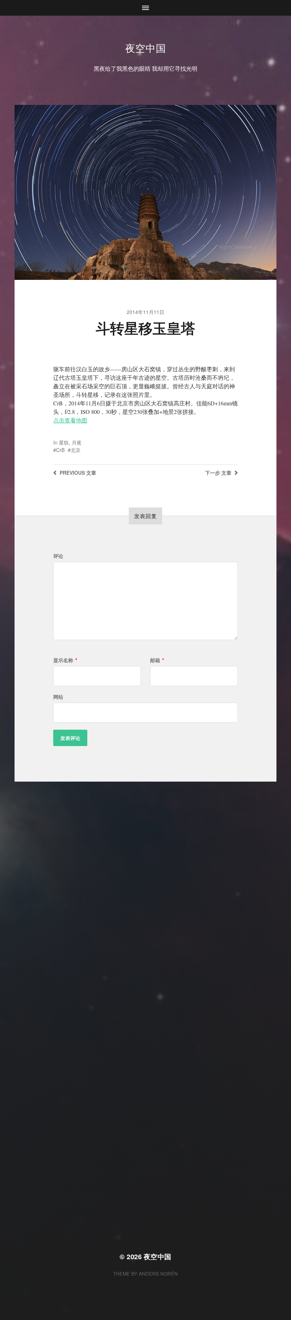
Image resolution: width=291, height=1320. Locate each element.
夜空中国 (145, 48)
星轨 (64, 442)
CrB (60, 449)
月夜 (77, 442)
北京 (76, 449)
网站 (58, 696)
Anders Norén (158, 1273)
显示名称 (65, 660)
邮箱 (157, 660)
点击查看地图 (70, 420)
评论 (58, 555)
